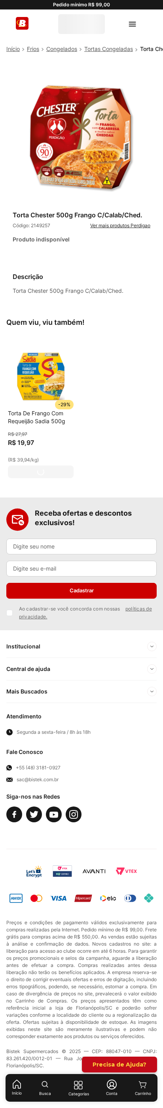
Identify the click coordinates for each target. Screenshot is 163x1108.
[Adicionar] (41, 471)
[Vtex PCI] (62, 871)
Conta (112, 1093)
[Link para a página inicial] (13, 49)
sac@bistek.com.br (38, 779)
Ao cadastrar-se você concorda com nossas (85, 613)
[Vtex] (126, 871)
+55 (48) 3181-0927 (38, 768)
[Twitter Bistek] (34, 814)
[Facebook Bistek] (14, 814)
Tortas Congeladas (108, 48)
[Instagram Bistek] (74, 814)
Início (17, 1093)
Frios (33, 48)
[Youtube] (54, 814)
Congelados (61, 48)
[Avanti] (94, 871)
